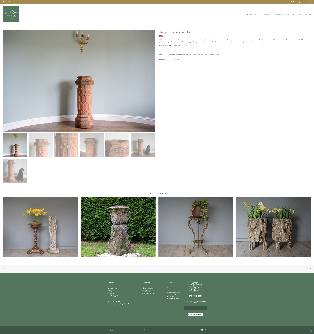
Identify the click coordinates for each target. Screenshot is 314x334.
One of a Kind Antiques (173, 301)
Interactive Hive (153, 330)
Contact (307, 14)
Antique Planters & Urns (173, 292)
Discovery (297, 14)
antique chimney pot (186, 54)
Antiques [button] (266, 14)
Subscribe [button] (195, 308)
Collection (279, 14)
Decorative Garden (172, 294)
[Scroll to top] (311, 331)
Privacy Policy (145, 291)
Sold (288, 14)
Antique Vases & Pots (172, 296)
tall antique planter (214, 54)
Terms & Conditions (147, 293)
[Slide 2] (158, 261)
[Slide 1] (156, 261)
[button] (3, 1)
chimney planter (205, 54)
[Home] (195, 286)
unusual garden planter (175, 54)
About (257, 14)
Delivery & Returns (147, 288)
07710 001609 (306, 2)
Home (249, 14)
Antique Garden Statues (173, 298)
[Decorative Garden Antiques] (11, 14)
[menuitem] (3, 1)
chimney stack (196, 54)
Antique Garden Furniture (174, 290)
